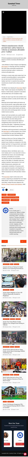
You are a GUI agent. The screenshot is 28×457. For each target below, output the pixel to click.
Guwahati (12, 319)
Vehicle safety (15, 200)
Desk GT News (7, 270)
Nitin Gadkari (5, 66)
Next (23, 241)
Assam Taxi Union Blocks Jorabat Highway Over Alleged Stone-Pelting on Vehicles (13, 323)
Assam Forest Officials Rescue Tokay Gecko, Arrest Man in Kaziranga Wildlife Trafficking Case (14, 351)
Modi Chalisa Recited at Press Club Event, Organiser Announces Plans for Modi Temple (13, 379)
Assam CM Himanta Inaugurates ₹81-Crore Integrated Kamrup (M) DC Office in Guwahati (13, 406)
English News (20, 55)
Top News (16, 264)
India (12, 264)
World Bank (19, 88)
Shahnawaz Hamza (7, 298)
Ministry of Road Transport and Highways (12, 184)
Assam (12, 290)
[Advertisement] (14, 24)
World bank (5, 202)
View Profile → (5, 444)
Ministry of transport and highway (10, 197)
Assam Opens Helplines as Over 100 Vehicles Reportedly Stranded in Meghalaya (12, 294)
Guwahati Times (14, 4)
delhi (4, 195)
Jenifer (4, 55)
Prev (5, 241)
